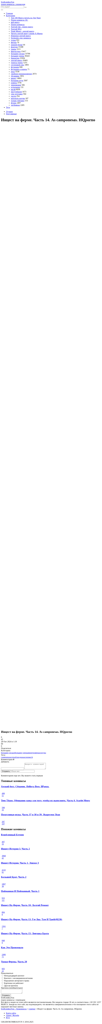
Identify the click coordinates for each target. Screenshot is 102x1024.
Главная (9, 13)
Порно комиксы (18, 24)
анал (13, 71)
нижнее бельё (17, 45)
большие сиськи (18, 54)
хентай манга (16, 60)
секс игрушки (17, 94)
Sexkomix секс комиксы (21, 38)
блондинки (20, 757)
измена (14, 83)
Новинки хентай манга (21, 36)
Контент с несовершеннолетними (18, 978)
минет (13, 78)
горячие (4, 757)
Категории (10, 16)
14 (32, 757)
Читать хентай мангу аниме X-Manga (27, 33)
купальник (15, 87)
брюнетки (15, 58)
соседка (43, 753)
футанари (15, 67)
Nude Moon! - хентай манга (22, 31)
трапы (13, 49)
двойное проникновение (21, 74)
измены (36, 753)
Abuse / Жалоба (12, 1015)
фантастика (16, 51)
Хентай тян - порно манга (22, 27)
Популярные (11, 114)
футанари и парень (19, 69)
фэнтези (14, 47)
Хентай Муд (16, 29)
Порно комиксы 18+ (19, 20)
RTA (8, 1018)
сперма (28, 757)
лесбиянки (15, 105)
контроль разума (18, 98)
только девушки (17, 101)
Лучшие (9, 112)
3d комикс (15, 76)
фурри (13, 103)
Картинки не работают (14, 983)
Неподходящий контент (14, 976)
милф (13, 89)
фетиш (14, 42)
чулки (13, 40)
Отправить (6, 771)
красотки (11, 757)
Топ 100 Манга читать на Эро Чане (26, 18)
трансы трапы (17, 63)
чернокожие (16, 85)
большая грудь (17, 80)
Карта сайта (11, 1013)
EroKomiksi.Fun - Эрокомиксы (14, 1009)
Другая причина (11, 986)
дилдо (13, 96)
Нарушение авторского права (16, 981)
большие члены (17, 56)
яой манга (15, 22)
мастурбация (16, 92)
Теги (8, 107)
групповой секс (17, 65)
